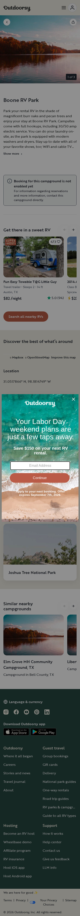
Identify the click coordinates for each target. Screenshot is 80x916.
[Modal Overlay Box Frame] (40, 458)
